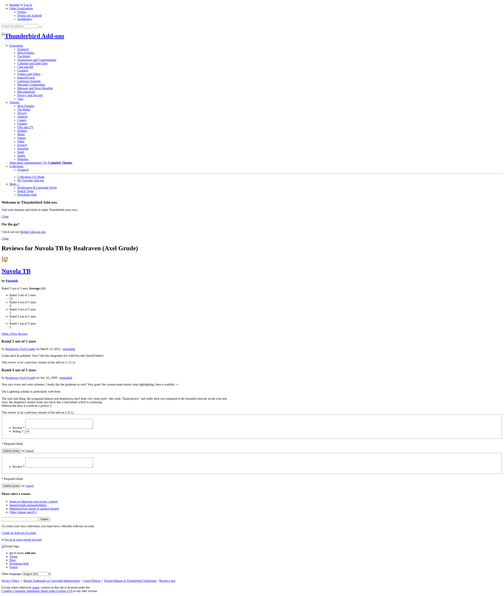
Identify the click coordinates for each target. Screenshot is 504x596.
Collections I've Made (30, 177)
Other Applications (21, 8)
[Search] (40, 27)
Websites (22, 159)
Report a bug (167, 580)
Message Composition (31, 84)
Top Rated (23, 56)
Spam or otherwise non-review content (33, 501)
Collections (16, 166)
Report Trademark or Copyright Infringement (51, 580)
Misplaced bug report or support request (34, 508)
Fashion (22, 123)
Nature (21, 138)
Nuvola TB (16, 271)
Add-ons (52, 35)
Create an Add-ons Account (19, 533)
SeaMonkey (24, 19)
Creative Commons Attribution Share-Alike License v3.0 (37, 591)
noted (35, 587)
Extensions (16, 45)
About (13, 556)
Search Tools (25, 191)
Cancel (29, 450)
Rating (18, 431)
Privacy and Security (30, 95)
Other (20, 141)
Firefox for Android (29, 15)
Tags (20, 99)
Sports (21, 155)
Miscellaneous (26, 91)
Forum (13, 567)
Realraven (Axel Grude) (21, 349)
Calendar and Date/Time (32, 63)
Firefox (21, 12)
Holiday (22, 130)
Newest (21, 113)
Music (21, 134)
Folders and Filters (28, 74)
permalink (69, 349)
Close (5, 216)
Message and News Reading (35, 88)
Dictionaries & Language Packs (37, 187)
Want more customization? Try (40, 162)
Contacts (22, 70)
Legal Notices (92, 580)
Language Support (28, 81)
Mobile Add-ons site (32, 232)
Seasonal (22, 148)
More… (14, 184)
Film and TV (25, 127)
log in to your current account (23, 539)
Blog (12, 560)
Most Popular (25, 52)
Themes (14, 102)
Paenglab (12, 280)
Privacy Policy (11, 580)
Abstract (22, 116)
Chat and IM (25, 67)
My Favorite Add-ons (30, 180)
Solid (20, 152)
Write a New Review (15, 333)
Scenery (22, 145)
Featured (23, 49)
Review (19, 427)
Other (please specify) (23, 512)
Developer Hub (27, 194)
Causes (21, 120)
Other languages (12, 574)
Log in (28, 5)
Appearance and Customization (36, 59)
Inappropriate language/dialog (27, 505)
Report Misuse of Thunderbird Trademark (130, 580)
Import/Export (26, 77)
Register (14, 5)
